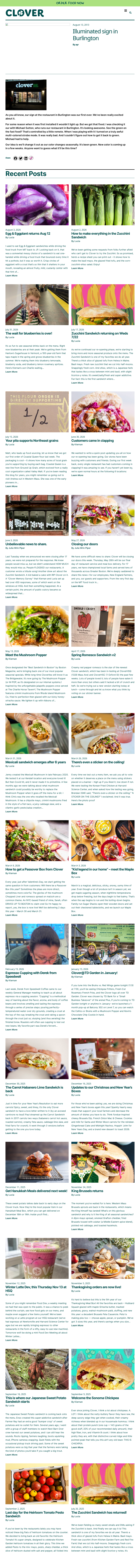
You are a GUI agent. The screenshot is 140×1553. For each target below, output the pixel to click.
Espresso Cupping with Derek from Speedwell (30, 974)
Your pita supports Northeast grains (31, 441)
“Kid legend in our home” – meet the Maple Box (102, 871)
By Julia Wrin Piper (15, 548)
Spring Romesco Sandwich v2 (93, 655)
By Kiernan (77, 444)
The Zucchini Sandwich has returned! (99, 1512)
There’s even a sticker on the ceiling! (97, 762)
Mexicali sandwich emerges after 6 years (35, 762)
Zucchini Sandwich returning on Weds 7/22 (99, 335)
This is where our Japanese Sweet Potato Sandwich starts (35, 1400)
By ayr (76, 44)
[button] (125, 10)
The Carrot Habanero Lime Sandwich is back (34, 1089)
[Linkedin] (26, 158)
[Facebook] (15, 158)
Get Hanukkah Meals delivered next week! (36, 1191)
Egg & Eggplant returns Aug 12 (27, 233)
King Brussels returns (87, 1191)
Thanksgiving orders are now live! (96, 1287)
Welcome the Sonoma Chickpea (95, 1398)
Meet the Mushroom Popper (26, 655)
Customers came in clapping (92, 441)
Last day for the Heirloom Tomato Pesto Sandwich (34, 1514)
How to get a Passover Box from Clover (34, 869)
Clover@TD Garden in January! (94, 973)
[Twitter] (20, 158)
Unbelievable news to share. (26, 544)
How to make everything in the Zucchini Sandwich (100, 235)
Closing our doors (84, 544)
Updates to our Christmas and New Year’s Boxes (101, 1089)
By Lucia (9, 237)
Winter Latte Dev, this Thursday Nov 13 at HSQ (35, 1289)
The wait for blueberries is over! (28, 333)
